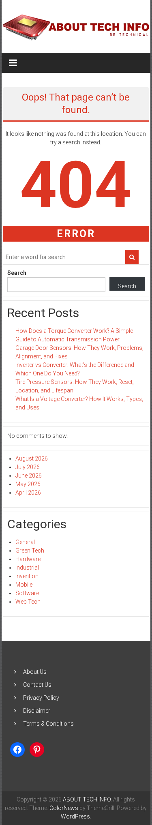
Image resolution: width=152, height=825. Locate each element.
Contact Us (37, 684)
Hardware (28, 559)
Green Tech (29, 550)
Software (27, 593)
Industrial (27, 567)
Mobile (23, 584)
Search (16, 273)
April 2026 (28, 492)
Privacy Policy (41, 697)
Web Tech (28, 601)
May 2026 (28, 484)
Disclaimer (36, 710)
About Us (35, 672)
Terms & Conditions (48, 723)
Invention (27, 576)
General (25, 542)
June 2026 (28, 475)
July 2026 (27, 467)
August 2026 (31, 458)
